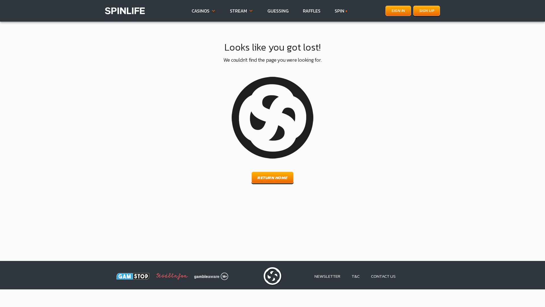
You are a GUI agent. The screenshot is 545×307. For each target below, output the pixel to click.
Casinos (200, 10)
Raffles (311, 10)
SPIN (341, 10)
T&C (356, 276)
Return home (272, 177)
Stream (238, 10)
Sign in (398, 11)
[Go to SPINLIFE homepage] (125, 10)
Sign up (426, 11)
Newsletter (327, 276)
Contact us (383, 276)
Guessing (278, 10)
